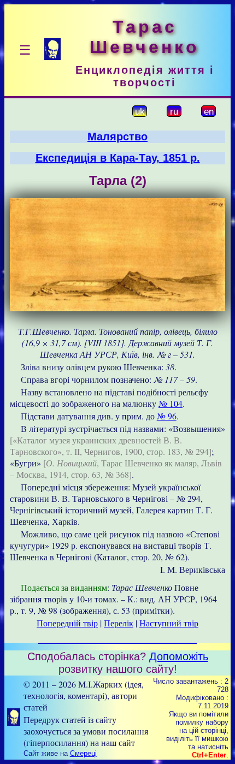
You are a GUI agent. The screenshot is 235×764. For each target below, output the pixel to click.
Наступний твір (168, 623)
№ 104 (170, 403)
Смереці (83, 753)
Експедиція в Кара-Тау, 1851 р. (118, 158)
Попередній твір (67, 623)
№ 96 (167, 416)
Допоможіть (178, 656)
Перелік (118, 623)
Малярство (117, 137)
